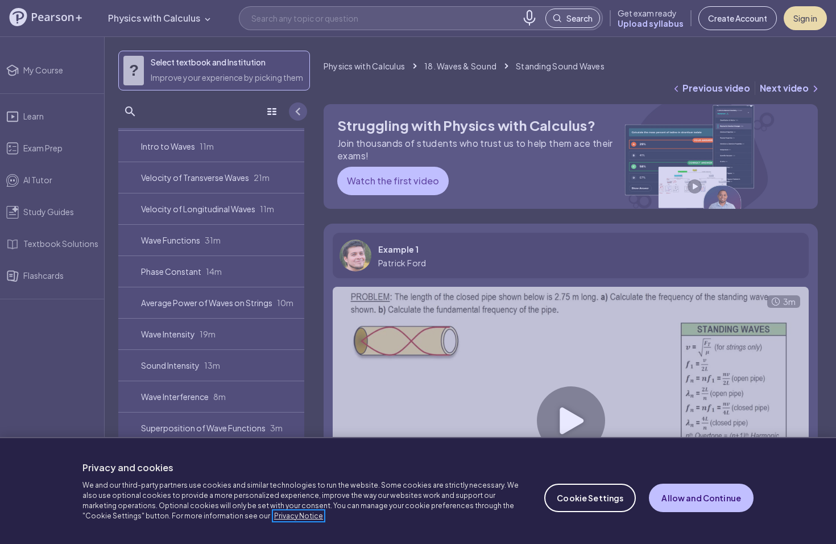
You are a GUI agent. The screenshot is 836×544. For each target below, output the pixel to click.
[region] (418, 490)
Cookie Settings (590, 498)
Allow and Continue (701, 498)
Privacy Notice (298, 516)
